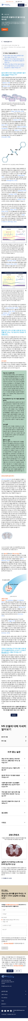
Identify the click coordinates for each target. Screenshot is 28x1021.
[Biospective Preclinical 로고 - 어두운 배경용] (14, 976)
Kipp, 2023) (13, 221)
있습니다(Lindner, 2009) (11, 308)
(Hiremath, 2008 (5, 137)
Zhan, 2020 (21, 111)
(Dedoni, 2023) (17, 120)
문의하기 (3, 1004)
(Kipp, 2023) (13, 209)
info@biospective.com (11, 904)
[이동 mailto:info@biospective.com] (5, 1011)
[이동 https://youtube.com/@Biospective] (8, 1011)
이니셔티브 (4, 997)
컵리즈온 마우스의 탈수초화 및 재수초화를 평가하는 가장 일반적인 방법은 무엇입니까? (14, 60)
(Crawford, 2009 (5, 221)
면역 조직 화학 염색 (6, 479)
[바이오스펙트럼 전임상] (5, 5)
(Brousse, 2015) (11, 260)
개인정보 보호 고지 (11, 1014)
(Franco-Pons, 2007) (11, 264)
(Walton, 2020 (6, 82)
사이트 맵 (3, 1014)
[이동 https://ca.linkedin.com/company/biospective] (2, 1011)
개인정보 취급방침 (8, 943)
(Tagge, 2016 (11, 621)
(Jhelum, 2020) (21, 199)
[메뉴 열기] (25, 244)
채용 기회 (5, 921)
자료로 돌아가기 (8, 41)
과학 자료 (7, 14)
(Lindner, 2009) (13, 194)
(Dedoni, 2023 (6, 86)
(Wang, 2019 (22, 607)
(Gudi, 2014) (4, 211)
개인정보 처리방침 (18, 965)
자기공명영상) (9, 600)
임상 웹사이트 (19, 1)
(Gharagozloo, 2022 (11, 180)
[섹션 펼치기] (25, 759)
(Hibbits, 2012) (7, 313)
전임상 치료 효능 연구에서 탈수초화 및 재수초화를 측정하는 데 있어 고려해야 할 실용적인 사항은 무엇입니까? (14, 65)
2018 (6, 125)
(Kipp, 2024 (14, 111)
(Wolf (2, 125)
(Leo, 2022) (12, 311)
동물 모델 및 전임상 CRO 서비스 (11, 919)
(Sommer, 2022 (5, 633)
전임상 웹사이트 (9, 1)
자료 (2, 1000)
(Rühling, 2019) (22, 191)
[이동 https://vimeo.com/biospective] (11, 1011)
